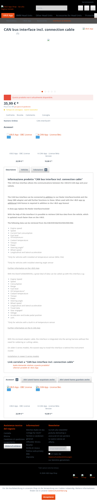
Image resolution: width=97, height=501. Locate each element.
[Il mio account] (86, 8)
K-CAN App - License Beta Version (48, 154)
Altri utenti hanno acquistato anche (39, 379)
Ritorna (7, 436)
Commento (30, 115)
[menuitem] (51, 8)
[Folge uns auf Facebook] (75, 476)
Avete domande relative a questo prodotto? (31, 365)
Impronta (30, 457)
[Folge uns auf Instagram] (84, 476)
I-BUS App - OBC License (19, 153)
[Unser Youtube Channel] (92, 476)
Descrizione (11, 169)
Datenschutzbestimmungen (60, 457)
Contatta (7, 433)
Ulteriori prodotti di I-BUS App (25, 367)
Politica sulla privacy (34, 451)
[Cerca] (65, 8)
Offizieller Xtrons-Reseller (33, 443)
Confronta (10, 115)
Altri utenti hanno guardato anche (75, 379)
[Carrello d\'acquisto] (92, 8)
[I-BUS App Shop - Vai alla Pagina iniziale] (14, 8)
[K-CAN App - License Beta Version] (48, 142)
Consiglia (46, 115)
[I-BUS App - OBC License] (19, 142)
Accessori (11, 379)
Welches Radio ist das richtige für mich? (35, 431)
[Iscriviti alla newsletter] (68, 448)
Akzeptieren (48, 497)
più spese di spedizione (22, 107)
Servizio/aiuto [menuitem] (87, 2)
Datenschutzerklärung (57, 490)
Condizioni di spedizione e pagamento (14, 440)
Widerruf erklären (13, 446)
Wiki (28, 454)
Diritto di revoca (33, 448)
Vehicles (24, 169)
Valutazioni (39, 169)
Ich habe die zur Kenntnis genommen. (60, 457)
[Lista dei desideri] (80, 8)
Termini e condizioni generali (34, 437)
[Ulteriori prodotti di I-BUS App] (88, 32)
